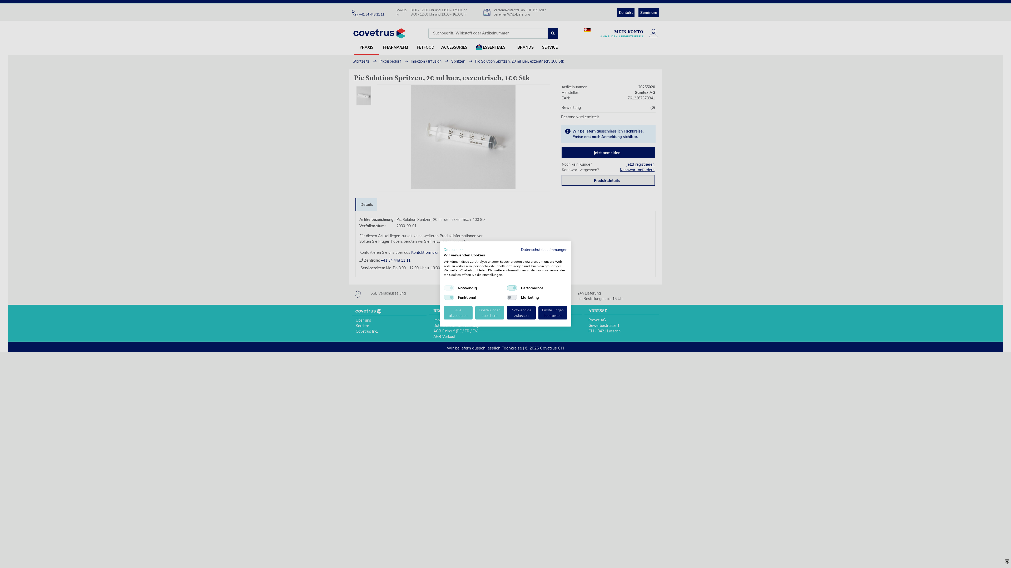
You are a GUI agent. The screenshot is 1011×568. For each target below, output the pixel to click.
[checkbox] (449, 288)
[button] (453, 249)
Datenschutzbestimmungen (544, 249)
